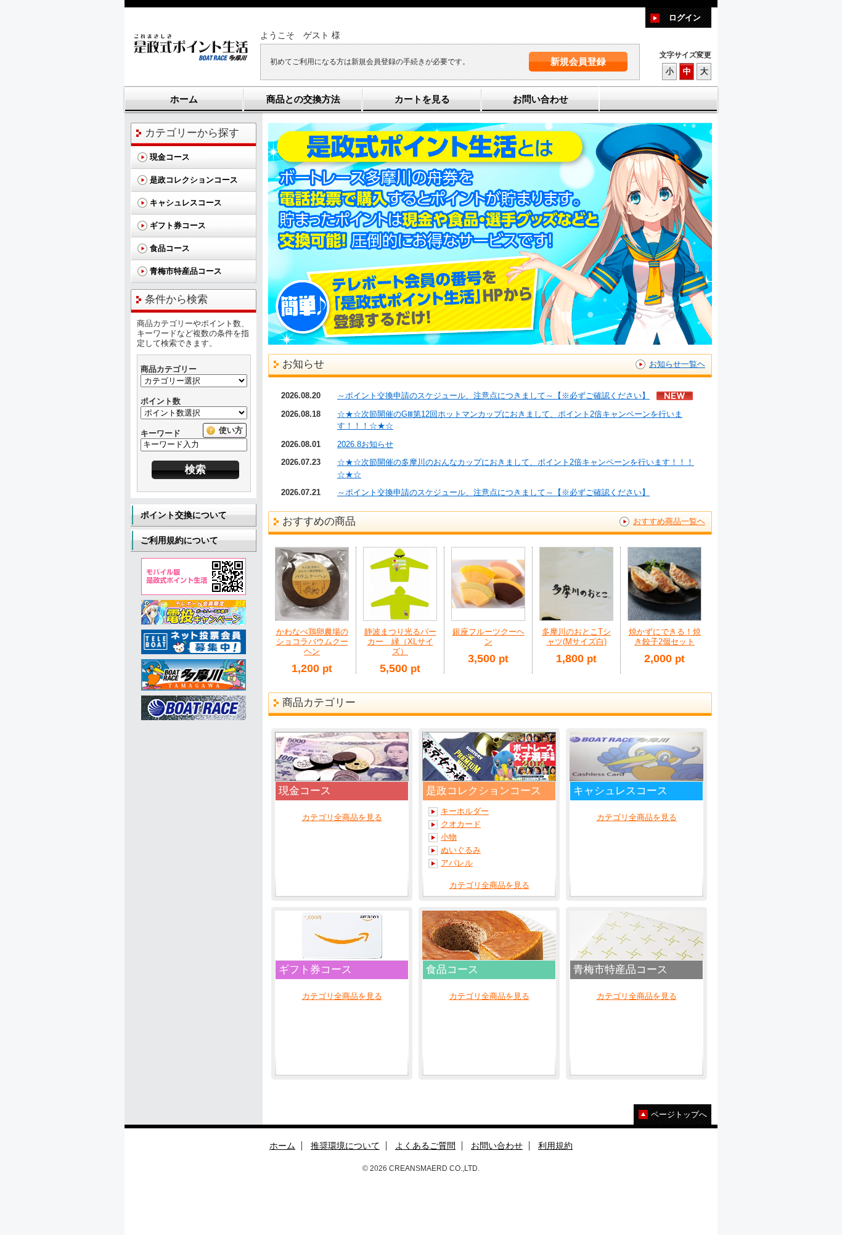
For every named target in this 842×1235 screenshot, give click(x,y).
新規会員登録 (578, 61)
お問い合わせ (540, 99)
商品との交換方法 (303, 99)
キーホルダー (465, 811)
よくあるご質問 (425, 1146)
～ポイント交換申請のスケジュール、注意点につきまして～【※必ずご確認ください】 (493, 395)
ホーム (184, 99)
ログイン (685, 17)
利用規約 (555, 1146)
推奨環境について (345, 1146)
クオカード (461, 824)
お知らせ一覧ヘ (677, 364)
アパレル (457, 863)
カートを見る (422, 99)
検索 (195, 469)
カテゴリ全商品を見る (342, 817)
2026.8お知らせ (365, 444)
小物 (449, 837)
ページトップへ (679, 1114)
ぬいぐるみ (461, 850)
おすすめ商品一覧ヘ (669, 521)
